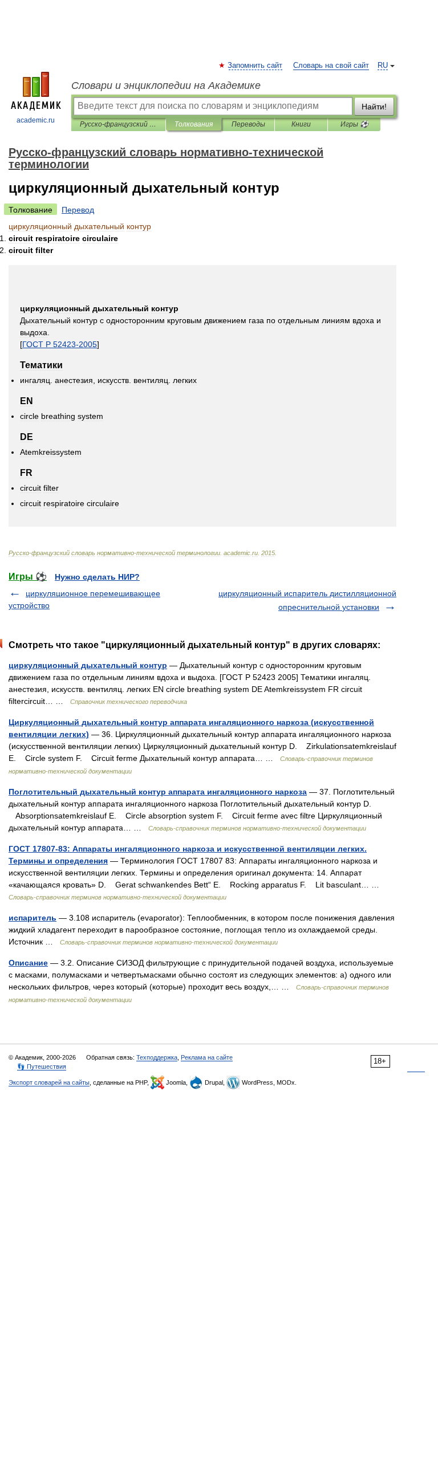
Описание (28, 962)
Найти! (374, 106)
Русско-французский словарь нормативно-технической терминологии (118, 124)
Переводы (248, 124)
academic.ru (36, 120)
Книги (301, 124)
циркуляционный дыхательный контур (88, 665)
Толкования (194, 124)
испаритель (32, 917)
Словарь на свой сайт (331, 66)
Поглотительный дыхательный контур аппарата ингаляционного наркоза (158, 791)
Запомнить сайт (255, 66)
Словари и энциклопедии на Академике (166, 85)
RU (383, 66)
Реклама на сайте (207, 1057)
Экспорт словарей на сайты (49, 1082)
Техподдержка (156, 1057)
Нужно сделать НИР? (97, 576)
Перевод (78, 209)
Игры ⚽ (354, 124)
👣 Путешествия (41, 1066)
